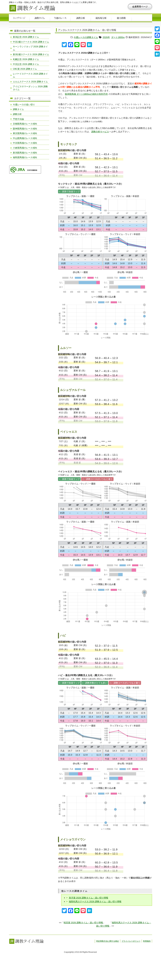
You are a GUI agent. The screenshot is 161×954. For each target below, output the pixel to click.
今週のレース (60, 18)
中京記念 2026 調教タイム (26, 64)
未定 (142, 18)
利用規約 (147, 941)
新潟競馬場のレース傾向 (25, 152)
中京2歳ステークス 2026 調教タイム (31, 42)
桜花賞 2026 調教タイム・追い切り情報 (83, 922)
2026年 (106, 37)
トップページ (19, 18)
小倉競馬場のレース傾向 (25, 148)
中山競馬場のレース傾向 (25, 138)
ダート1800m (118, 37)
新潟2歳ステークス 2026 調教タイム (31, 54)
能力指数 (121, 18)
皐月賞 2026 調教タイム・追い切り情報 (88, 897)
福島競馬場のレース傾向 (25, 157)
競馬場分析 (101, 18)
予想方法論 (18, 119)
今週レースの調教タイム (86, 37)
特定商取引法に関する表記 (107, 941)
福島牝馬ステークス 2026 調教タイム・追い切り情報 (95, 901)
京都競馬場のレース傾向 (25, 123)
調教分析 (80, 18)
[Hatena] (157, 54)
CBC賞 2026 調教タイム (25, 69)
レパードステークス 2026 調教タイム (30, 75)
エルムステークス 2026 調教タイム (30, 81)
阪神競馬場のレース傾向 (25, 128)
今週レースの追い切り (24, 104)
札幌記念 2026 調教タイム (26, 59)
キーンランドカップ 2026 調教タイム (30, 48)
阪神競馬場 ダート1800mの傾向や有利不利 (86, 94)
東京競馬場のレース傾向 (25, 133)
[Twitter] (157, 29)
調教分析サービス (100, 131)
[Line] (157, 41)
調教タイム (39, 18)
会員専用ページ (140, 6)
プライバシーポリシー (131, 941)
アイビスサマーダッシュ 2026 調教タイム (30, 88)
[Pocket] (157, 48)
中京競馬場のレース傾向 (25, 143)
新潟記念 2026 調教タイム (26, 37)
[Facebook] (157, 35)
